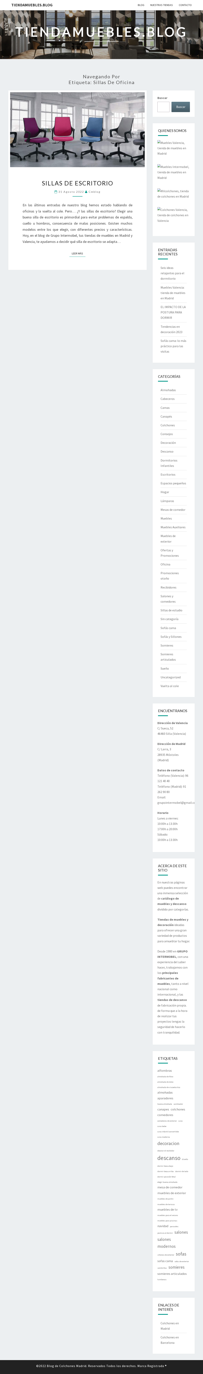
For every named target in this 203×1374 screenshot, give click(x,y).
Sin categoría (169, 619)
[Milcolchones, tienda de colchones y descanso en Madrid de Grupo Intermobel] (173, 195)
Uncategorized (171, 677)
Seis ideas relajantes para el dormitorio (172, 273)
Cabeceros (168, 399)
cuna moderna (163, 1137)
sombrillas (162, 1268)
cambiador (178, 1104)
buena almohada (164, 1104)
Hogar (165, 492)
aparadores (165, 1098)
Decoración (168, 443)
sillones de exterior (165, 1255)
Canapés (166, 416)
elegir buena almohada (167, 1182)
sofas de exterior (181, 1261)
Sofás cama (168, 628)
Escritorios (168, 474)
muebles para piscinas (167, 1220)
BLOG (141, 5)
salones (181, 1232)
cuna (180, 1121)
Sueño (165, 668)
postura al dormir (165, 1233)
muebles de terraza (166, 1204)
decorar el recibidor (165, 1150)
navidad (162, 1226)
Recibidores (168, 587)
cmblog (95, 191)
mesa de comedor (169, 1187)
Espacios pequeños (173, 483)
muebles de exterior (171, 1193)
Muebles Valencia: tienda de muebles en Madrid (173, 292)
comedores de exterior (167, 1121)
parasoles (174, 1226)
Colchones (168, 425)
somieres (177, 1267)
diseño (185, 1159)
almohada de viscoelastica (168, 1087)
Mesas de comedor (173, 510)
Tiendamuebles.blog (32, 4)
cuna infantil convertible (168, 1131)
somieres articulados (172, 1273)
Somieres (167, 645)
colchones (178, 1109)
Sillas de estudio (171, 610)
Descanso (167, 451)
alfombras (164, 1070)
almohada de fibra (165, 1076)
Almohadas (168, 390)
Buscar (162, 98)
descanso (168, 1158)
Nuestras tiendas (161, 5)
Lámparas (167, 501)
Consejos (167, 434)
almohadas (165, 1092)
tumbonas (162, 1279)
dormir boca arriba (165, 1171)
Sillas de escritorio (77, 183)
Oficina (165, 564)
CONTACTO (185, 5)
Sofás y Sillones (171, 637)
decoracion (168, 1143)
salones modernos (166, 1243)
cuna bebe (161, 1126)
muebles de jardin (165, 1199)
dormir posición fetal (166, 1176)
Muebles (166, 518)
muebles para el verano (167, 1215)
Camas (165, 408)
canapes (163, 1109)
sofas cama (165, 1261)
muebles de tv (167, 1209)
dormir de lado (181, 1171)
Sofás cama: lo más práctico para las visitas (173, 346)
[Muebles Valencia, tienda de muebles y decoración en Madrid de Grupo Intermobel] (173, 149)
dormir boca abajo (165, 1166)
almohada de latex (165, 1082)
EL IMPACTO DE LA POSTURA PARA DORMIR (173, 312)
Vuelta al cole (170, 686)
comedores (165, 1115)
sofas (181, 1254)
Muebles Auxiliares (173, 527)
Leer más (78, 253)
